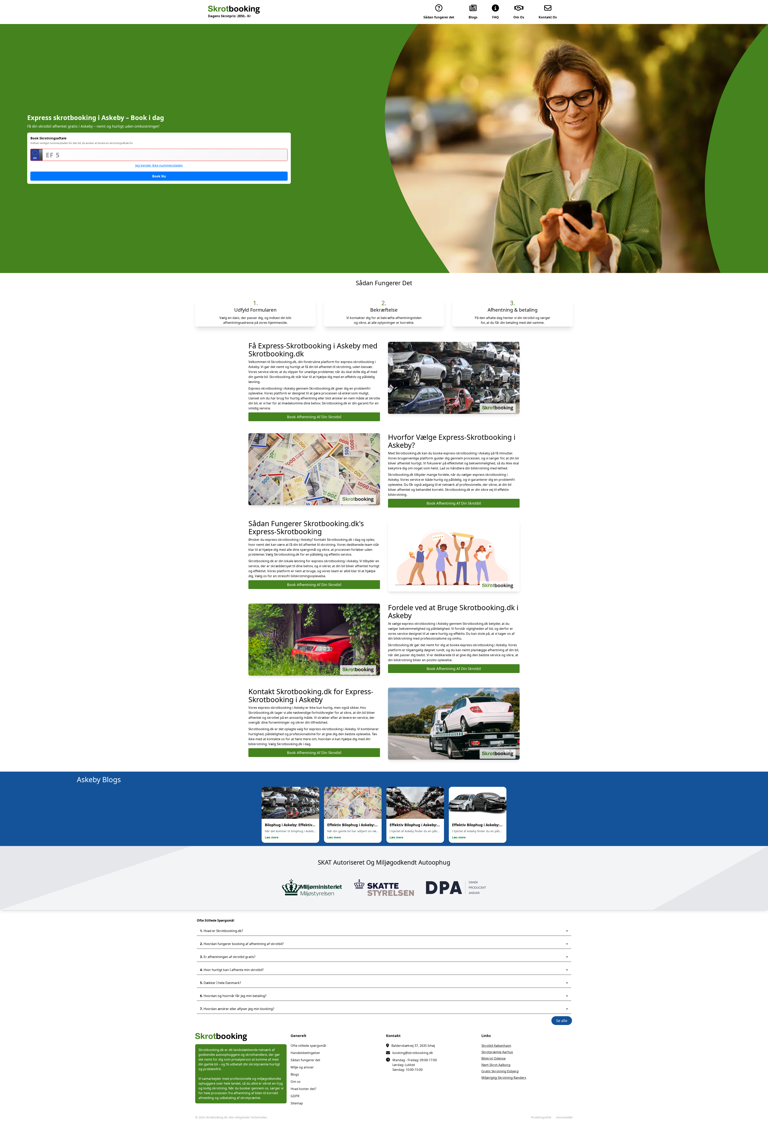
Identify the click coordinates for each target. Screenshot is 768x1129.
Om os (296, 1081)
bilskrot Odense (493, 1058)
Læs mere (271, 837)
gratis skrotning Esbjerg (500, 1071)
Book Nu (159, 176)
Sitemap (297, 1103)
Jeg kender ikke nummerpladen (159, 165)
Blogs (295, 1074)
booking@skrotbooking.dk (412, 1053)
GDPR (295, 1096)
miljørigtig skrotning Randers (503, 1077)
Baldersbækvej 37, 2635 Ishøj (413, 1045)
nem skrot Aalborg (495, 1065)
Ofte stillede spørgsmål (308, 1045)
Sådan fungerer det (305, 1060)
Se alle (561, 1020)
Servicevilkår (564, 1117)
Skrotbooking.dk (216, 1117)
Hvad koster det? (303, 1089)
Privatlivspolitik (541, 1117)
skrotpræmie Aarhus (497, 1052)
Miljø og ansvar (302, 1067)
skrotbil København (496, 1045)
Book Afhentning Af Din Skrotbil (314, 416)
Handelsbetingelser (305, 1053)
